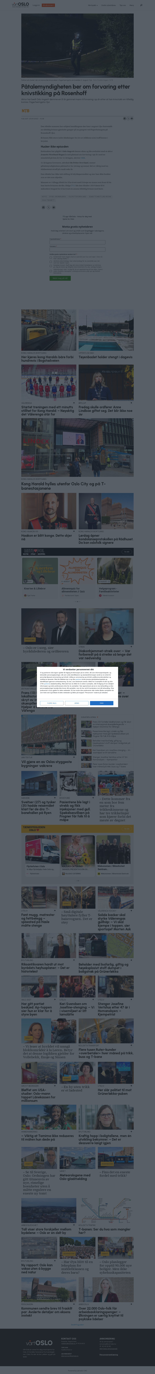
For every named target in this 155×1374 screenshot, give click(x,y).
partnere (79, 679)
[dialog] (77, 687)
